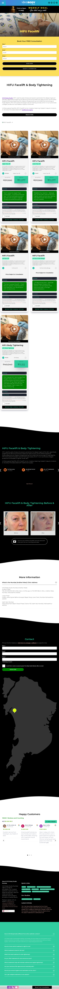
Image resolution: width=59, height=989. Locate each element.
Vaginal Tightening (26, 889)
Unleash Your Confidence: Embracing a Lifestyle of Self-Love (36, 909)
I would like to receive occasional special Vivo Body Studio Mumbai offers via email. (25, 665)
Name (4, 44)
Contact (23, 886)
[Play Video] (25, 173)
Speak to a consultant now (29, 68)
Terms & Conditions (26, 891)
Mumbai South (37, 899)
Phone (4, 56)
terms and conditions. (8, 212)
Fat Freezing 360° (31, 886)
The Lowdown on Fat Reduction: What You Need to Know (35, 911)
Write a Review (51, 821)
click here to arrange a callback (27, 643)
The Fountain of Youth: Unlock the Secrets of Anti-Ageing (36, 907)
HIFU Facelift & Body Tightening (43, 886)
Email (4, 50)
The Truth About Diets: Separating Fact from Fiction (34, 906)
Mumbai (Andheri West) (27, 899)
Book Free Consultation (14, 219)
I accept (7, 216)
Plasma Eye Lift (35, 889)
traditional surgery (27, 110)
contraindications (18, 213)
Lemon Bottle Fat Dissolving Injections (40, 891)
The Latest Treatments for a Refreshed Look (32, 912)
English (6, 911)
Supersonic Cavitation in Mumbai (47, 889)
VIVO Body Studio (7, 98)
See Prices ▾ (29, 483)
